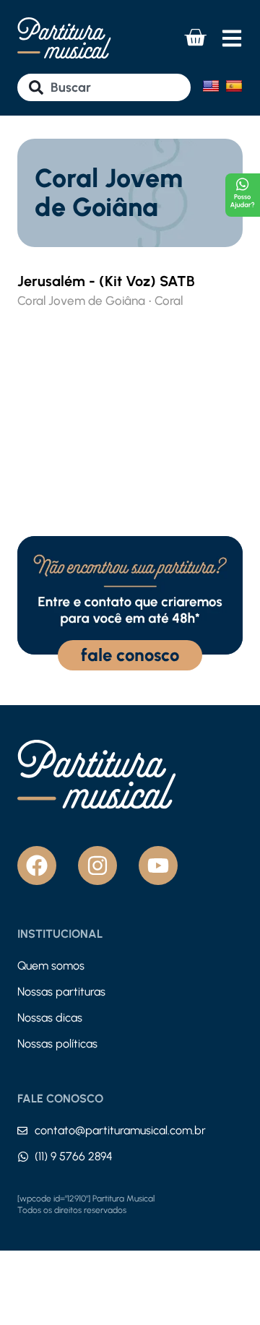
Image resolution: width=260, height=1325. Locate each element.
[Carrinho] (195, 37)
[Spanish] (234, 85)
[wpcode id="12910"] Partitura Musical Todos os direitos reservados (86, 1204)
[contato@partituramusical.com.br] (22, 1131)
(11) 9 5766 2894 (74, 1156)
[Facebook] (36, 865)
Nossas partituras (61, 991)
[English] (211, 85)
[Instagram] (97, 865)
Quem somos (50, 965)
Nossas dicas (49, 1017)
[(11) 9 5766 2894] (23, 1156)
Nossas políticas (57, 1043)
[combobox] (104, 87)
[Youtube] (158, 865)
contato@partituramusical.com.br (120, 1130)
